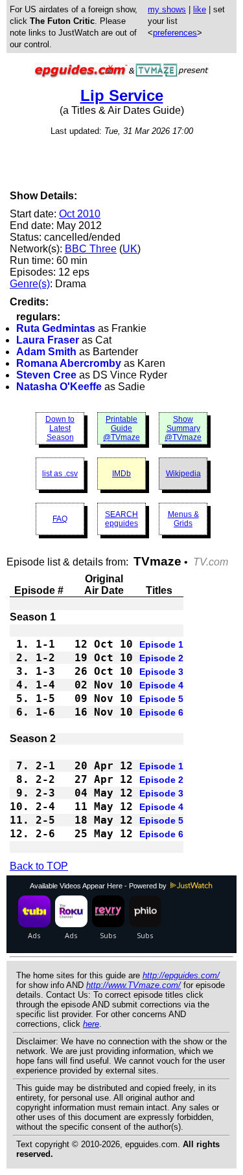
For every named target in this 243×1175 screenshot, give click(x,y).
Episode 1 (161, 644)
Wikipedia (183, 473)
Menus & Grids (183, 519)
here (91, 1024)
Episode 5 (161, 699)
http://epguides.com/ (181, 975)
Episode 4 (161, 685)
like (199, 9)
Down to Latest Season (60, 428)
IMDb (121, 473)
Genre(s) (30, 283)
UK (129, 248)
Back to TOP (39, 866)
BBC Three (91, 248)
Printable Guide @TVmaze (121, 428)
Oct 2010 (79, 213)
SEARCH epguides (121, 519)
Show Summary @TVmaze (183, 428)
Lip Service (121, 95)
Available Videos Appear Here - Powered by (99, 886)
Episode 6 (161, 712)
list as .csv (60, 473)
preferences (175, 33)
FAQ (59, 518)
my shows (167, 9)
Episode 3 (161, 671)
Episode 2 (161, 658)
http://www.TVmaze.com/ (133, 985)
